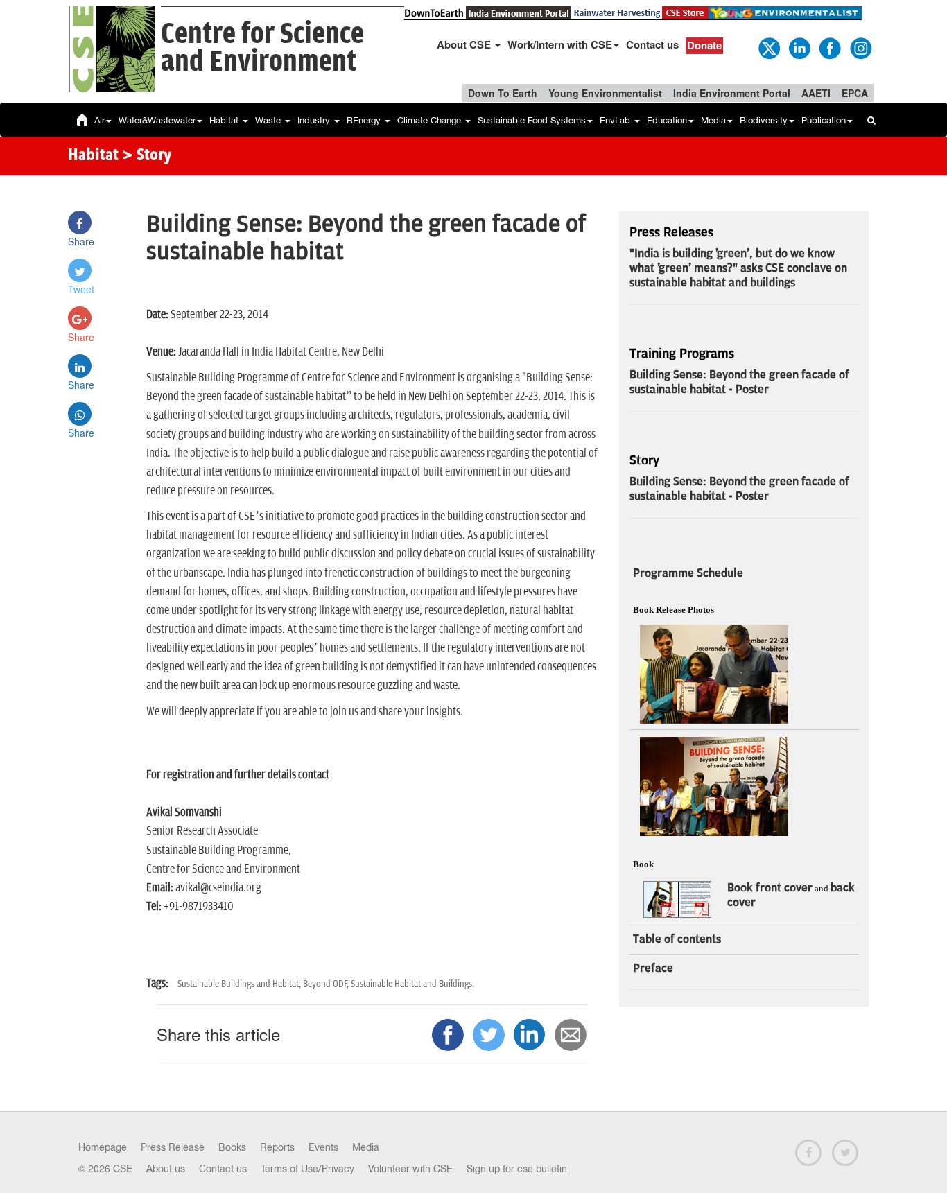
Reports (277, 1147)
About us (165, 1168)
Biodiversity (764, 120)
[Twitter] (768, 47)
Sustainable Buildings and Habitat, (240, 984)
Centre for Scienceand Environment (262, 48)
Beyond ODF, (327, 984)
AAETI (816, 93)
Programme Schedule (688, 573)
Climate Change (430, 120)
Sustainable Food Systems (532, 120)
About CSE (465, 44)
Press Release (173, 1147)
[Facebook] (829, 47)
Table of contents (677, 939)
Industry (315, 120)
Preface (653, 968)
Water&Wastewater (157, 120)
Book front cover (770, 888)
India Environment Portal (731, 93)
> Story (146, 156)
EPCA (855, 93)
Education (667, 120)
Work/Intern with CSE (559, 44)
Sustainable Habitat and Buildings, (412, 984)
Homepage (102, 1147)
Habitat (225, 120)
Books (232, 1147)
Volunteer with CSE (410, 1168)
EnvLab (616, 120)
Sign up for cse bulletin (517, 1168)
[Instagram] (859, 47)
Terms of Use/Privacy (307, 1168)
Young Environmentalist (605, 93)
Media (713, 120)
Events (323, 1147)
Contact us (652, 44)
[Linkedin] (798, 47)
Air (99, 120)
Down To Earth (502, 93)
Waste (269, 120)
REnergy (365, 120)
